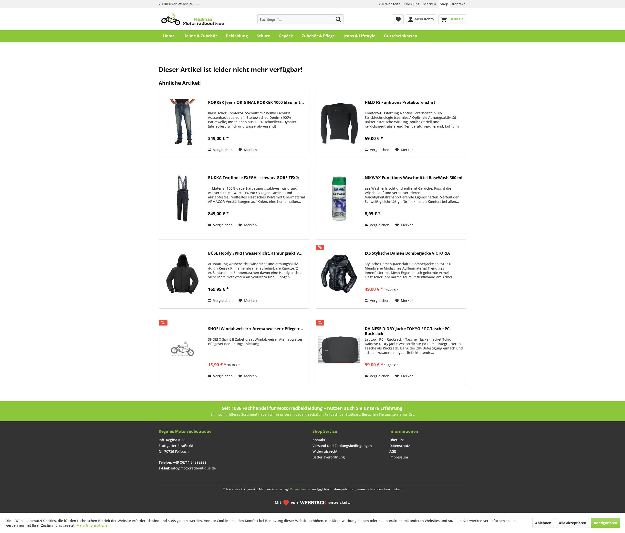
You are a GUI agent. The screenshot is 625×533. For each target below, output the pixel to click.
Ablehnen (543, 523)
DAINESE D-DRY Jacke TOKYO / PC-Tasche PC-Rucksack (408, 331)
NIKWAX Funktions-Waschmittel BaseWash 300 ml (413, 177)
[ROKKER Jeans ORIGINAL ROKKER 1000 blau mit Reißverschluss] (182, 123)
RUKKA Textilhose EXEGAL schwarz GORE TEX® (253, 177)
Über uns (411, 4)
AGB (392, 451)
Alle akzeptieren (572, 523)
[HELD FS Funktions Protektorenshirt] (339, 123)
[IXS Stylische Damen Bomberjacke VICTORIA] (339, 274)
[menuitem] (300, 19)
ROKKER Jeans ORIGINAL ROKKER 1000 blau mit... (256, 102)
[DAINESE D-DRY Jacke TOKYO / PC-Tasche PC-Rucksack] (339, 349)
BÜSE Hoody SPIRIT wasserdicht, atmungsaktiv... (255, 253)
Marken (429, 4)
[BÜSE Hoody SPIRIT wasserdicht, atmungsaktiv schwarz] (182, 274)
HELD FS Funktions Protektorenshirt (400, 102)
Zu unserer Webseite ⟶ (179, 4)
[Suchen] (338, 19)
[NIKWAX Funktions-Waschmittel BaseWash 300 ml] (339, 198)
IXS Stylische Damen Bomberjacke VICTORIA (407, 253)
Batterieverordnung (328, 457)
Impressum (398, 457)
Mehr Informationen (93, 525)
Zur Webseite (389, 4)
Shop (444, 4)
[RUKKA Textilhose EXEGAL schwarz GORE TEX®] (182, 198)
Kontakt (458, 4)
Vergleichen (222, 149)
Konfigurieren (605, 523)
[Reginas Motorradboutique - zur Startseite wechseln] (192, 19)
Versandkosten (300, 489)
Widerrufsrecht (324, 451)
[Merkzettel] (398, 19)
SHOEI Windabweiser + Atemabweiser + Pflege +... (255, 328)
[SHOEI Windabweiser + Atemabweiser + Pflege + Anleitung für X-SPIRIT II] (182, 349)
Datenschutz (399, 445)
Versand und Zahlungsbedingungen (342, 445)
